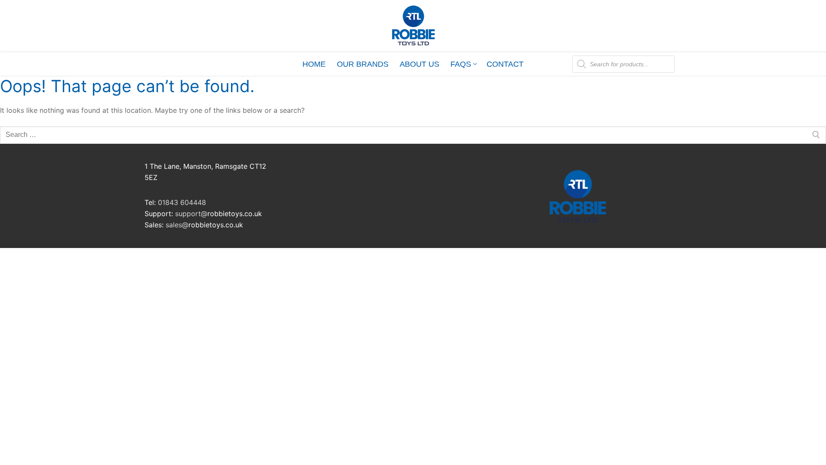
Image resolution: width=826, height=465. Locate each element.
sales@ (177, 224)
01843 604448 (182, 202)
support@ (191, 213)
